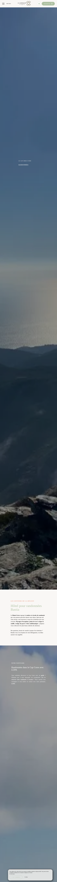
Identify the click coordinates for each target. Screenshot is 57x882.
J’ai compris (16, 877)
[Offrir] (39, 4)
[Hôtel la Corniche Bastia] (24, 3)
